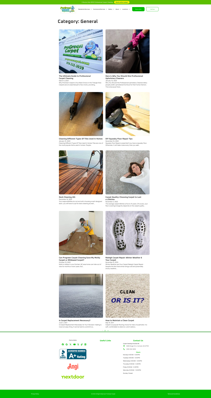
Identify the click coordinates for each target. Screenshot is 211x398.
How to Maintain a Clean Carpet (120, 320)
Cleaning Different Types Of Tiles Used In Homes (81, 139)
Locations (125, 9)
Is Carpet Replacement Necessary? (74, 320)
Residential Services (84, 9)
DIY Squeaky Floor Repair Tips (119, 139)
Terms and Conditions (174, 394)
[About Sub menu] (120, 9)
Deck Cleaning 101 (67, 197)
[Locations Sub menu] (129, 9)
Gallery (110, 9)
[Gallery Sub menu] (113, 9)
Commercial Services (99, 9)
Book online (138, 9)
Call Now (152, 9)
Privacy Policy (35, 394)
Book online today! (122, 2)
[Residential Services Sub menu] (91, 9)
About (117, 9)
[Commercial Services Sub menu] (106, 9)
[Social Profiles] (63, 345)
